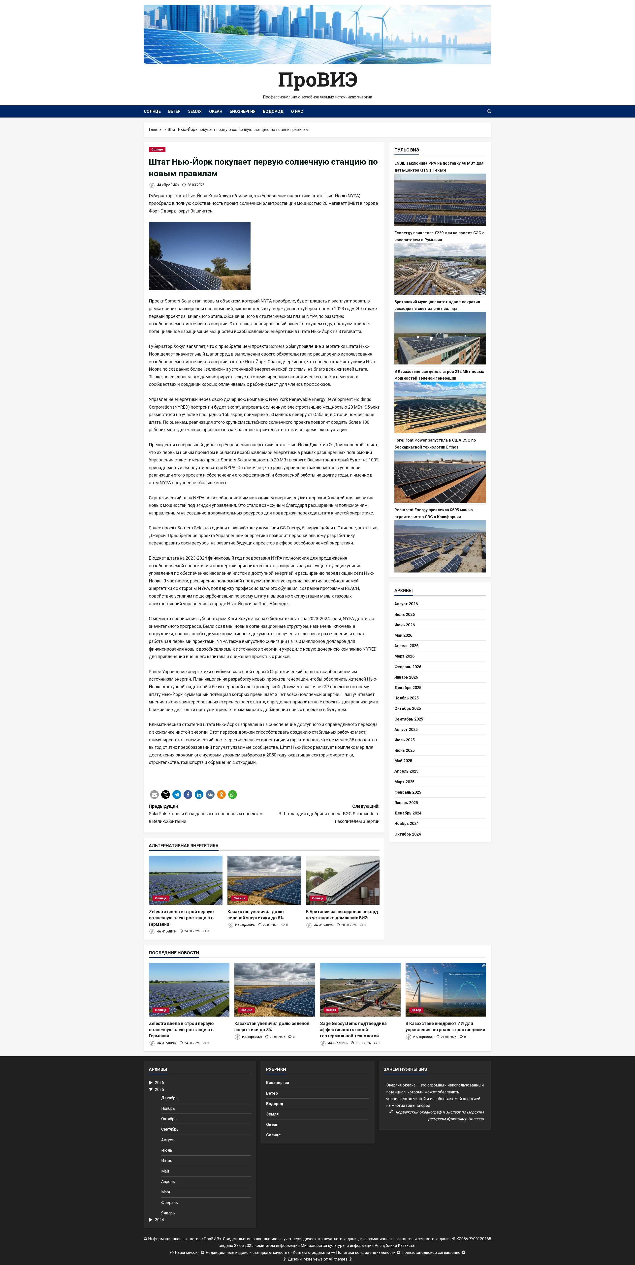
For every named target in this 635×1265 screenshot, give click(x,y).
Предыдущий (206, 814)
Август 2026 (406, 604)
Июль (166, 1150)
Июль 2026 (404, 614)
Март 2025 (404, 781)
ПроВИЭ (317, 79)
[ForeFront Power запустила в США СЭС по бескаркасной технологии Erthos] (440, 476)
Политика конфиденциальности (365, 1252)
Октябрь (169, 1118)
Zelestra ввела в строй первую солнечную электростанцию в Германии (181, 918)
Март (165, 1192)
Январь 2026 (406, 677)
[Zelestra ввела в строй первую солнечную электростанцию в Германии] (185, 880)
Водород (273, 111)
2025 (159, 1089)
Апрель (168, 1181)
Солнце (152, 111)
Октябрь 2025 (407, 708)
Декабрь (169, 1098)
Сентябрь (170, 1129)
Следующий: (329, 814)
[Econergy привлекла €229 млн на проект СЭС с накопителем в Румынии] (440, 269)
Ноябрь (168, 1108)
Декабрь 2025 (407, 687)
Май (165, 1171)
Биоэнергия (242, 111)
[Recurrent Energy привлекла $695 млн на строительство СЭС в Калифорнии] (440, 546)
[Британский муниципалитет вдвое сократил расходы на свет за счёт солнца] (440, 338)
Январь (168, 1213)
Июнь (166, 1160)
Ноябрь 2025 (406, 698)
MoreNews (313, 1259)
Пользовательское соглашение (431, 1252)
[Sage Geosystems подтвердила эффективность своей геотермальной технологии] (360, 990)
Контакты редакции (311, 1252)
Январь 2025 (406, 802)
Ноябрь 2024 (406, 823)
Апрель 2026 (406, 645)
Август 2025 (406, 729)
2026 (159, 1082)
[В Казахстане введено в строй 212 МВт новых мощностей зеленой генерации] (440, 407)
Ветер (174, 111)
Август (167, 1140)
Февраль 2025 (407, 792)
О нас (297, 111)
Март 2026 (404, 656)
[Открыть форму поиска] (489, 111)
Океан (215, 111)
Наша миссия (187, 1252)
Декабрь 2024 (407, 813)
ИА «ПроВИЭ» (167, 185)
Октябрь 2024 (407, 834)
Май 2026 (403, 635)
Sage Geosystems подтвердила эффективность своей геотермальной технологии (353, 1029)
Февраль (169, 1202)
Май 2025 (403, 760)
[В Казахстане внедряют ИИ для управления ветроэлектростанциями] (446, 990)
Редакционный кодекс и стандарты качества (247, 1252)
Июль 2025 (404, 739)
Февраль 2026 (407, 666)
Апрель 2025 (406, 771)
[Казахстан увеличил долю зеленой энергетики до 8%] (264, 880)
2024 (159, 1219)
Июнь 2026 (404, 624)
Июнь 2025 (404, 750)
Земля (195, 111)
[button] (154, 794)
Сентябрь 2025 (408, 719)
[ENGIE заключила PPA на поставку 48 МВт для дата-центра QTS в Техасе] (440, 199)
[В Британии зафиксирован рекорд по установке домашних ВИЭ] (343, 880)
